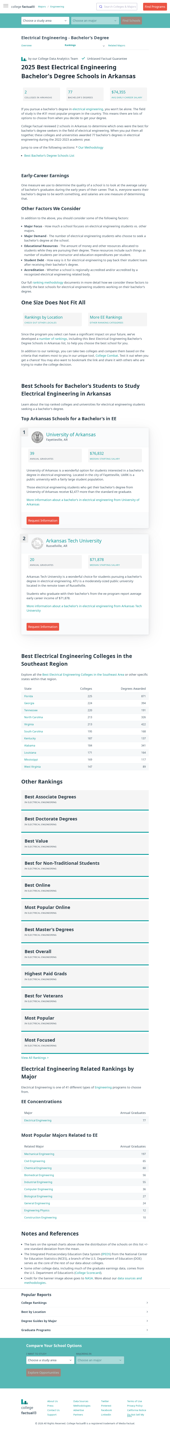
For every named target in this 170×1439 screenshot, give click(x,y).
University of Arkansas (71, 434)
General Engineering (37, 1203)
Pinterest (106, 1405)
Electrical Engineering (37, 1120)
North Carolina (33, 717)
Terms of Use (134, 1401)
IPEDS (106, 1254)
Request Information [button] (42, 520)
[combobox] (116, 6)
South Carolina (33, 731)
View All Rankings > (35, 1058)
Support (51, 1414)
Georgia (29, 703)
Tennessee (31, 710)
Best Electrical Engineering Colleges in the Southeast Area (83, 674)
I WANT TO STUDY (36, 1353)
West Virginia (32, 766)
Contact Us (53, 1410)
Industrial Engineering (38, 1182)
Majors (42, 6)
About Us (52, 1401)
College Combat (107, 356)
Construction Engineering (40, 1217)
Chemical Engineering (38, 1168)
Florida (28, 696)
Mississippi (31, 759)
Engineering (57, 6)
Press (50, 1405)
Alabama (29, 745)
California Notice (136, 1410)
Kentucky (30, 738)
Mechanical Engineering (39, 1154)
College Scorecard (87, 1273)
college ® (23, 7)
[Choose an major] (95, 20)
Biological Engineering (38, 1196)
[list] (85, 45)
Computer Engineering (38, 1189)
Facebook (106, 1410)
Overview (26, 45)
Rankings (70, 45)
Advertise (78, 1410)
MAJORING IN (83, 1353)
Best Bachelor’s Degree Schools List (49, 155)
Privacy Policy (134, 1405)
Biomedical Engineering (39, 1175)
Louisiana (30, 752)
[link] (85, 45)
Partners (78, 1414)
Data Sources (80, 1401)
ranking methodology (48, 282)
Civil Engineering (34, 1161)
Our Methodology (90, 147)
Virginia (29, 724)
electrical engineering (88, 109)
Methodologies (81, 1405)
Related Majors (116, 45)
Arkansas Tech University (74, 540)
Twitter (105, 1401)
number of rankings (53, 339)
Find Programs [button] (155, 7)
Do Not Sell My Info (135, 1415)
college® (29, 1410)
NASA (89, 1278)
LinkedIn (106, 1414)
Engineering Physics (36, 1210)
